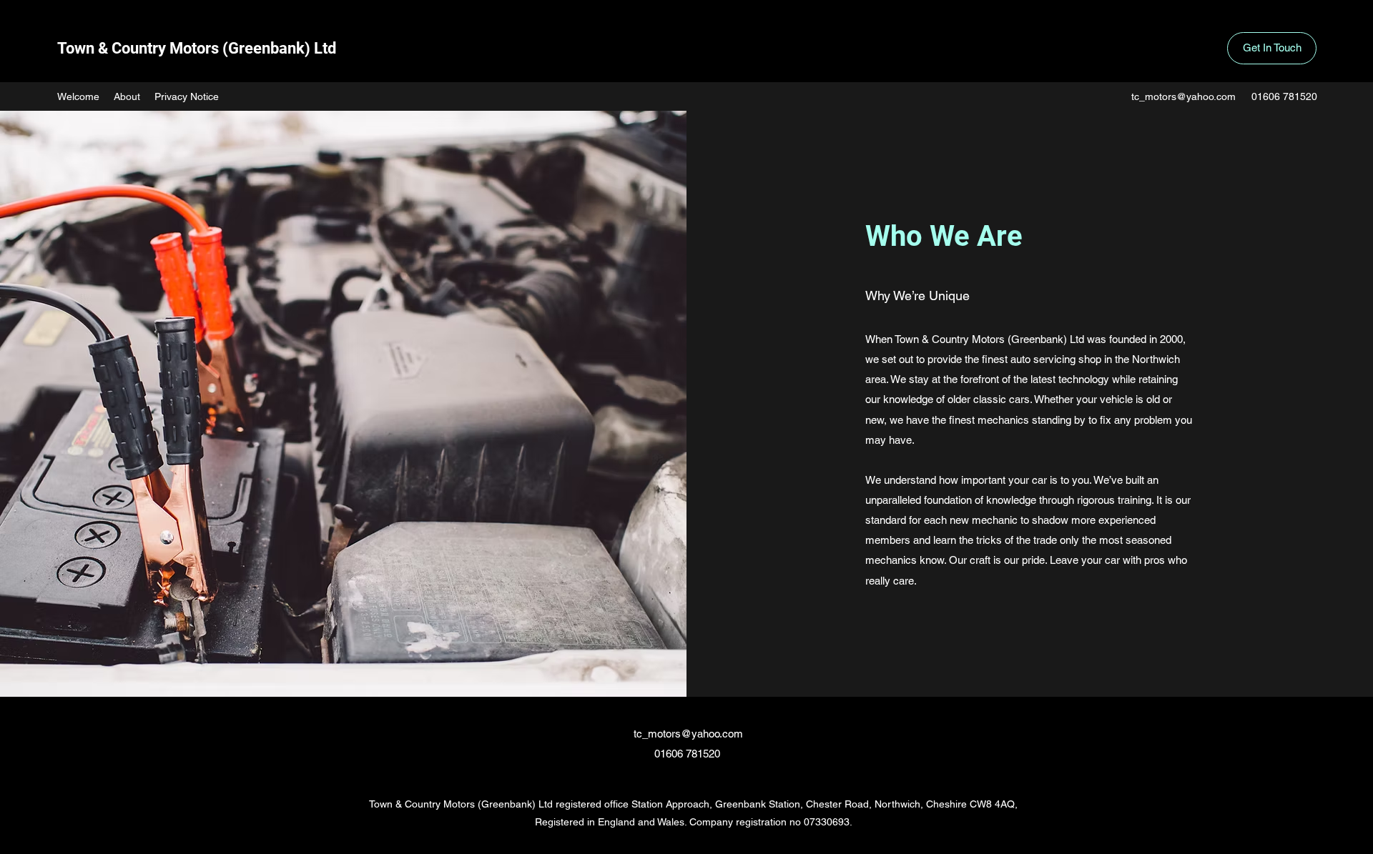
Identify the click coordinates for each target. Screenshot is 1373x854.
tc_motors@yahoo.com (1183, 96)
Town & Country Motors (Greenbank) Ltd (196, 48)
